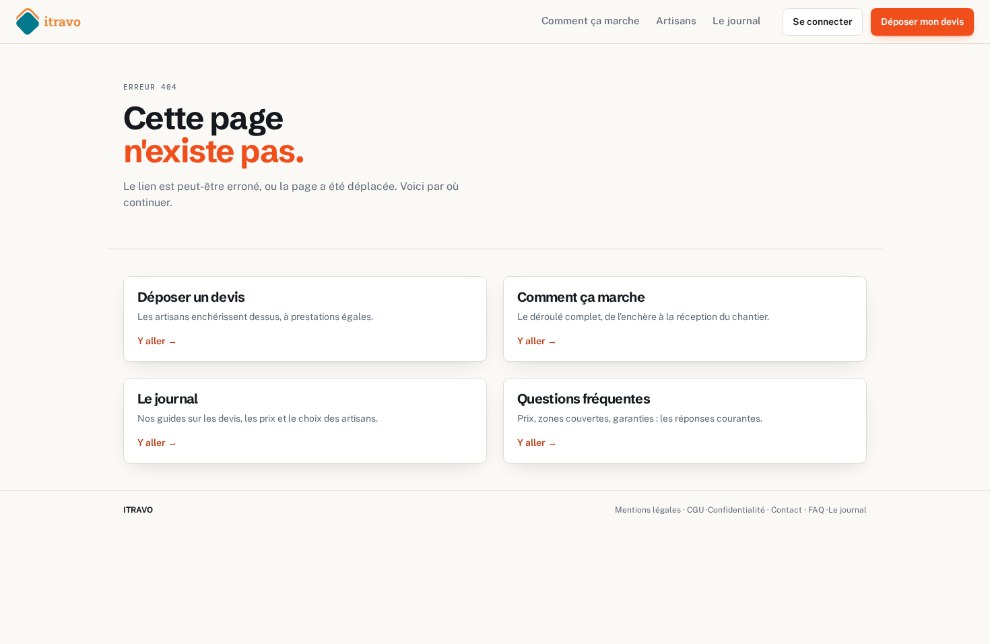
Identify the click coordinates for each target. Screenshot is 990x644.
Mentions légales (648, 510)
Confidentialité (736, 510)
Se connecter (823, 21)
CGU (695, 510)
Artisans (676, 20)
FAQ (816, 510)
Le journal (737, 20)
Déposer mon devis (922, 21)
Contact (786, 510)
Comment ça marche (590, 20)
